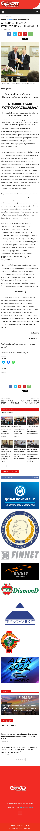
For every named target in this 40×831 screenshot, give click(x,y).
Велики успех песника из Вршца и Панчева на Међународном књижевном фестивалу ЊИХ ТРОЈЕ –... (19, 736)
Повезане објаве (7, 410)
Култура (15, 19)
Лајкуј (36, 477)
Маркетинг (20, 825)
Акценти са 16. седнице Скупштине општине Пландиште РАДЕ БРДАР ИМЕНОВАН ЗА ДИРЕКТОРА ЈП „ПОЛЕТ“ (19, 431)
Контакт (27, 825)
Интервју (9, 19)
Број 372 (4, 19)
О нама (13, 825)
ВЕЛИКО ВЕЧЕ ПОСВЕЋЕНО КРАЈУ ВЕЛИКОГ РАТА (30, 402)
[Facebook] (20, 813)
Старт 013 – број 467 (9, 725)
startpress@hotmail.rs (26, 807)
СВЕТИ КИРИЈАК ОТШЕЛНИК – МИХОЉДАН (10, 402)
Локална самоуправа (23, 19)
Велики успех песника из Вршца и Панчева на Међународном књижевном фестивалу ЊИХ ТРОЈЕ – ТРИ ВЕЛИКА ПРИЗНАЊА (7, 431)
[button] (37, 11)
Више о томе (19, 759)
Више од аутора (7, 412)
